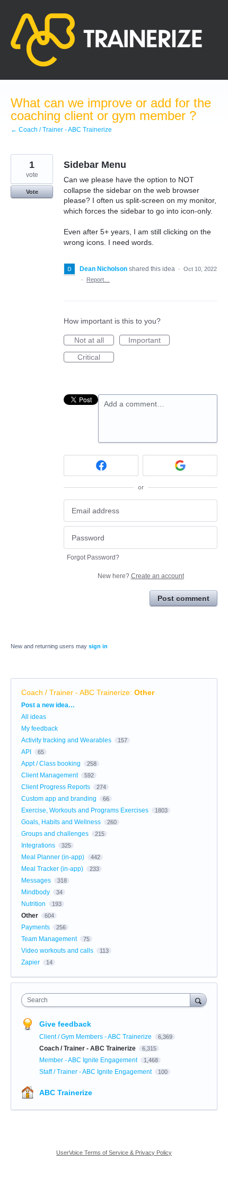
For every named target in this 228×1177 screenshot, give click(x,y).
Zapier (30, 962)
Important (149, 340)
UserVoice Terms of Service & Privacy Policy (114, 1152)
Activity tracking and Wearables (66, 740)
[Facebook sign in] (101, 465)
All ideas (33, 717)
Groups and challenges (55, 833)
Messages (36, 880)
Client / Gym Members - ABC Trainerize (96, 1036)
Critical (95, 357)
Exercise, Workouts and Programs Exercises (84, 810)
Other (144, 692)
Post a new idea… (48, 705)
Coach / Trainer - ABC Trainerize (75, 692)
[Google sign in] (180, 465)
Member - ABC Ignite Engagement (89, 1060)
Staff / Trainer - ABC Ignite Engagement (96, 1072)
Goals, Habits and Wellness (61, 822)
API (26, 752)
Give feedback (65, 1024)
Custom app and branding (59, 798)
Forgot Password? (93, 557)
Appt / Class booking (51, 763)
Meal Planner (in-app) (52, 857)
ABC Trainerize (65, 1092)
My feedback (39, 728)
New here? (141, 576)
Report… (98, 279)
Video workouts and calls (57, 950)
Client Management (49, 775)
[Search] (198, 999)
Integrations (38, 845)
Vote (32, 192)
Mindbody (35, 892)
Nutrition (33, 904)
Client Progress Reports (55, 787)
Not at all (94, 340)
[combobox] (108, 1000)
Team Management (49, 939)
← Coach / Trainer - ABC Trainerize (61, 129)
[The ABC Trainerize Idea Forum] (106, 39)
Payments (35, 927)
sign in (98, 646)
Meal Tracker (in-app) (52, 869)
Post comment (183, 598)
